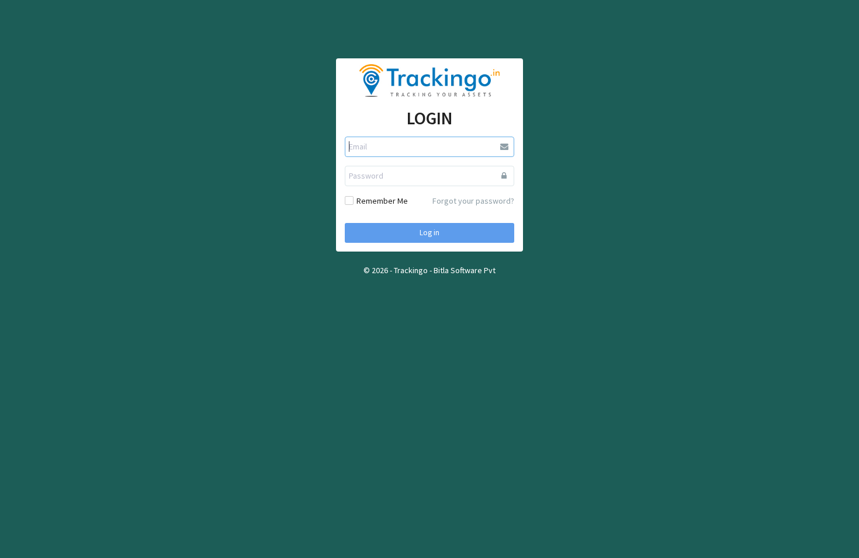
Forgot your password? (473, 201)
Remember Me (382, 201)
